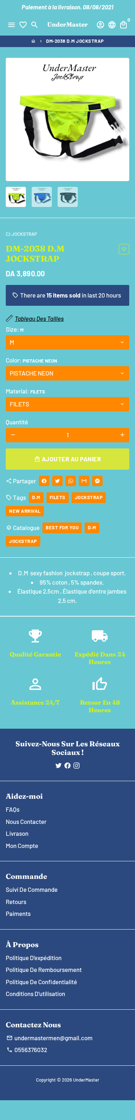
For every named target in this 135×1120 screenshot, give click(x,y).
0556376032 (26, 1049)
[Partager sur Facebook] (44, 481)
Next (122, 119)
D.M (36, 497)
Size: (14, 329)
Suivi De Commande (32, 889)
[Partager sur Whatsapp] (71, 481)
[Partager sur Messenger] (97, 481)
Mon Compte (22, 845)
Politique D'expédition (34, 957)
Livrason (17, 833)
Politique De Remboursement (44, 969)
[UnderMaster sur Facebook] (67, 765)
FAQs (12, 809)
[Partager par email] (84, 481)
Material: (25, 391)
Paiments (18, 913)
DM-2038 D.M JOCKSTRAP (75, 41)
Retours (16, 901)
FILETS (58, 497)
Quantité (17, 421)
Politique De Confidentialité (41, 981)
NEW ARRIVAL (25, 511)
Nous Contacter (26, 821)
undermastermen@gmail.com (49, 1037)
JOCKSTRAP (21, 234)
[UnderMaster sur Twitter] (58, 765)
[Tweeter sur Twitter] (57, 481)
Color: (31, 360)
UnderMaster (86, 1080)
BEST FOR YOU (62, 527)
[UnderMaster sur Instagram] (76, 765)
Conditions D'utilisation (35, 993)
